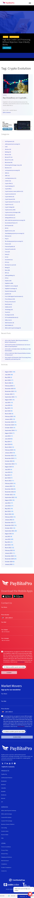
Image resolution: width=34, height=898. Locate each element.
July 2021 (7, 536)
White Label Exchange (6, 814)
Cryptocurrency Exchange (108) (12, 212)
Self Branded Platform (6, 777)
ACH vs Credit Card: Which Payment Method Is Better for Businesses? (18, 354)
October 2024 (9, 427)
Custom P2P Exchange (6, 821)
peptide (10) (8, 294)
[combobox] (3, 617)
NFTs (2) (7, 273)
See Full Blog (7, 48)
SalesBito (3, 788)
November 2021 (9, 525)
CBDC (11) (7, 175)
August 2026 (8, 372)
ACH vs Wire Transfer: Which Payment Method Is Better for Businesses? (16, 341)
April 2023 (8, 478)
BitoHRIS (3, 791)
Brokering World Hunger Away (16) (13, 165)
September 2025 (9, 397)
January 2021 (8, 553)
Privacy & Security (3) (10, 301)
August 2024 (8, 433)
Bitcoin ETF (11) (8, 157)
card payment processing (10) (12, 170)
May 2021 (7, 542)
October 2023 (9, 461)
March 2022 (8, 514)
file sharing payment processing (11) (14, 241)
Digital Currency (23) (10, 230)
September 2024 (9, 430)
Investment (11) (9, 259)
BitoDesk (3, 784)
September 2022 (9, 497)
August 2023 (8, 466)
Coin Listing (4, 827)
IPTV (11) (7, 262)
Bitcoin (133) (8, 154)
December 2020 (9, 556)
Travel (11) (7, 312)
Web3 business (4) (9, 322)
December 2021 (9, 522)
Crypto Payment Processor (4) (12, 202)
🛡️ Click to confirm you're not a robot (14, 667)
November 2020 (9, 559)
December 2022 (9, 489)
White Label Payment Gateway (8, 810)
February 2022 (9, 517)
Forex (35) (7, 251)
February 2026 (9, 386)
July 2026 (7, 374)
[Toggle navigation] (30, 2)
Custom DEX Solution (6, 817)
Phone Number (5, 614)
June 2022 (8, 506)
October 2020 (9, 561)
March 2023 (8, 480)
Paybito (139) (8, 280)
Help (2, 838)
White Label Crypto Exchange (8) (13, 328)
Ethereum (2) (8, 236)
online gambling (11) (10, 275)
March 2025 (8, 413)
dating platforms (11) (10, 217)
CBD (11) (7, 173)
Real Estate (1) (8, 304)
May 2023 (7, 475)
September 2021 (9, 531)
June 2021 (8, 539)
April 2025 (8, 411)
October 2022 (9, 494)
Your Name (4, 607)
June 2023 (8, 472)
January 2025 (8, 419)
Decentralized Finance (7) (11, 223)
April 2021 (8, 545)
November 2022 (9, 492)
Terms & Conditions (6, 847)
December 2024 (9, 422)
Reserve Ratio (4, 834)
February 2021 (9, 550)
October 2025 (9, 394)
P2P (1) (6, 278)
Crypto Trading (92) (9, 207)
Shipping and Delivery (6, 857)
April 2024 (8, 444)
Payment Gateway (14, 37)
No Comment (7, 112)
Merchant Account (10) (10, 265)
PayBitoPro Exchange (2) (11, 288)
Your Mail (3, 622)
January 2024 (8, 453)
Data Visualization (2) (10, 215)
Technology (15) (9, 309)
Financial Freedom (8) (10, 249)
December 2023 (9, 455)
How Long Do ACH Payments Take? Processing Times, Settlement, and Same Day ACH (18, 358)
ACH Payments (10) (9, 141)
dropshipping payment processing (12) (14, 233)
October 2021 (9, 528)
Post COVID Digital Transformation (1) (14, 296)
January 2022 (8, 519)
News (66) (7, 270)
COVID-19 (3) (8, 181)
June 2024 (8, 439)
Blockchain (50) (8, 162)
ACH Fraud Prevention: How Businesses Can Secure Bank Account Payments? (17, 345)
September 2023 (9, 464)
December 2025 (9, 388)
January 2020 (8, 564)
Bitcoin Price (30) (9, 160)
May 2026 (7, 377)
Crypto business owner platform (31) (14, 191)
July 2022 (7, 503)
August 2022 (8, 500)
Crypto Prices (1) (9, 204)
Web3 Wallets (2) (9, 325)
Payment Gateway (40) (10, 291)
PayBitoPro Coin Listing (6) (11, 286)
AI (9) (6, 146)
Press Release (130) (10, 299)
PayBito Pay (4, 774)
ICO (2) (6, 257)
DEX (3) (6, 228)
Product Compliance (6, 867)
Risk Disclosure (5, 860)
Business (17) (8, 167)
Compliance (4, 864)
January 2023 (8, 486)
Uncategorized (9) (9, 315)
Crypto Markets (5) (9, 196)
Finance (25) (8, 244)
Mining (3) (7, 267)
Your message (5, 638)
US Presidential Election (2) (11, 317)
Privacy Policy (21, 662)
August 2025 (8, 399)
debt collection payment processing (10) (15, 220)
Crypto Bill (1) (8, 188)
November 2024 (9, 425)
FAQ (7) (6, 238)
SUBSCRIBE (17, 737)
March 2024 (8, 447)
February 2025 (9, 416)
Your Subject (4, 629)
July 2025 (7, 402)
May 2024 (7, 441)
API (2, 802)
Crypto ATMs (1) (9, 183)
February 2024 (9, 450)
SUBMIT (9, 672)
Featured (5, 37)
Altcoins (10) (8, 149)
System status (4, 831)
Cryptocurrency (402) (10, 209)
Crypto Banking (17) (10, 186)
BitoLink (3, 798)
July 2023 (7, 469)
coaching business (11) (10, 178)
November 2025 (9, 391)
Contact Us (4, 871)
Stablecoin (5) (8, 307)
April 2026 (8, 380)
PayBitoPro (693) (9, 283)
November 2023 (9, 458)
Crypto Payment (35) (10, 199)
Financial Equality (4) (10, 246)
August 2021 (8, 533)
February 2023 (9, 483)
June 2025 (8, 405)
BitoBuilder (4, 781)
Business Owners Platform (7, 824)
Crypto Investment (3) (10, 194)
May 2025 (7, 408)
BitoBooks (3, 795)
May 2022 (7, 508)
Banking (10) (8, 152)
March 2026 (8, 383)
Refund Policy (4, 853)
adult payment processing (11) (12, 144)
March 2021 (8, 547)
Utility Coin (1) (8, 320)
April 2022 (8, 511)
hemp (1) (7, 254)
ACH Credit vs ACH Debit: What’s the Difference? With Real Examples (18, 349)
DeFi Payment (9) (9, 225)
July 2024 (7, 436)
